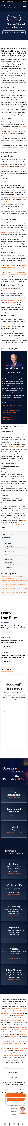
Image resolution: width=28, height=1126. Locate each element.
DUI (6, 541)
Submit (14, 740)
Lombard (18, 1032)
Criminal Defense (7, 537)
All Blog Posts (7, 669)
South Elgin (11, 1046)
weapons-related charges (10, 230)
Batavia (3, 1013)
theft (9, 288)
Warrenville (15, 1048)
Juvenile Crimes (9, 559)
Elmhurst (18, 1022)
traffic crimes (10, 265)
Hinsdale (18, 1027)
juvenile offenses (6, 326)
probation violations (15, 447)
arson (14, 303)
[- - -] (24, 5)
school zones (12, 272)
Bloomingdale (18, 1013)
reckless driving (12, 267)
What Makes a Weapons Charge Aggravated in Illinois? (12, 641)
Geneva (11, 1025)
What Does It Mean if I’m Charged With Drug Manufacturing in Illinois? (13, 577)
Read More (7, 632)
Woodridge (5, 1055)
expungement (21, 476)
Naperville (23, 1034)
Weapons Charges (9, 551)
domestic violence (11, 169)
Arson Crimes (8, 562)
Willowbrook (7, 1053)
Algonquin (16, 1008)
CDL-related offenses (11, 274)
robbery (10, 303)
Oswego (7, 1041)
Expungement (8, 567)
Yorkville (14, 1055)
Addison (10, 1008)
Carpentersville (6, 1018)
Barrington (16, 1011)
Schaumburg (17, 1044)
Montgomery (5, 1034)
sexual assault (14, 197)
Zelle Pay (14, 1077)
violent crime (5, 166)
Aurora (10, 1011)
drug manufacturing (7, 136)
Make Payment (14, 1072)
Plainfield (19, 1041)
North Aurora (12, 1036)
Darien (14, 1020)
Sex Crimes (8, 549)
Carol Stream (16, 1018)
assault (22, 166)
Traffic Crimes (8, 554)
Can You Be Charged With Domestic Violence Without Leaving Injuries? (14, 585)
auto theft (18, 300)
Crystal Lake (8, 1020)
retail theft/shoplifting (8, 300)
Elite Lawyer (7, 417)
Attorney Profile (14, 372)
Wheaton (20, 1051)
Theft (6, 557)
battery (3, 169)
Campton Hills (19, 1015)
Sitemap (14, 1115)
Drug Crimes (8, 543)
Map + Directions (14, 873)
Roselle (11, 1044)
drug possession (12, 131)
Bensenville (9, 1013)
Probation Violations (10, 565)
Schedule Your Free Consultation (14, 32)
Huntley (9, 1029)
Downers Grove (21, 1020)
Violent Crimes (8, 546)
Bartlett (22, 1011)
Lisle (13, 1032)
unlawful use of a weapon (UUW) (10, 232)
